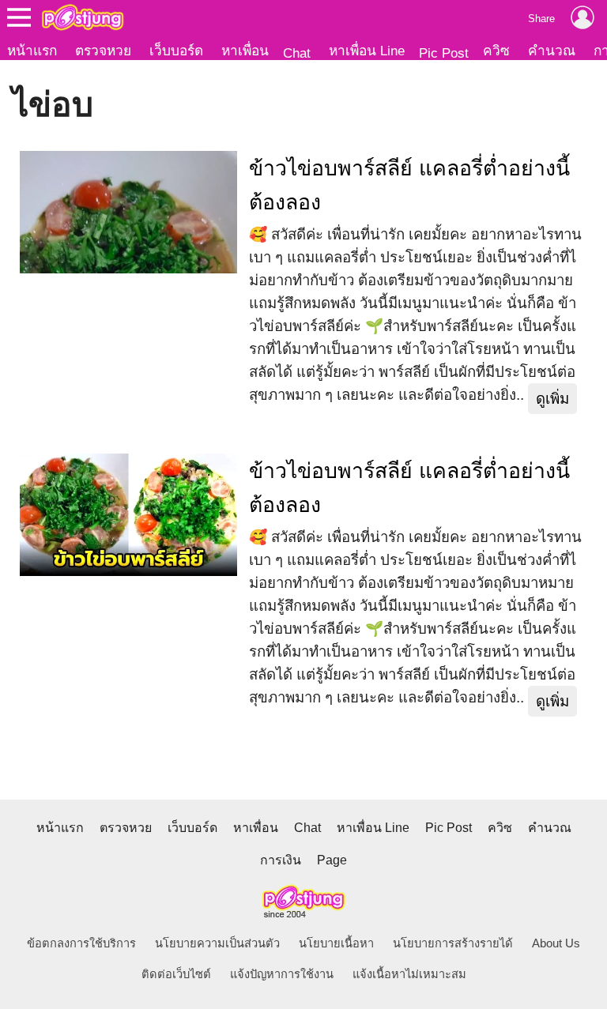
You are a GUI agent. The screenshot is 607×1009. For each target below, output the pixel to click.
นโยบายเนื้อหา (336, 943)
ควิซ (496, 50)
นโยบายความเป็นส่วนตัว (217, 943)
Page (332, 860)
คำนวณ (551, 50)
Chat (297, 53)
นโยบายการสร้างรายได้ (453, 943)
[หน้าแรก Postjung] (82, 17)
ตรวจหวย (103, 50)
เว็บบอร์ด (176, 50)
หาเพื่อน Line (367, 50)
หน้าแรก (32, 50)
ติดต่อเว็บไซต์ (176, 974)
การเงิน (280, 860)
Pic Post (444, 53)
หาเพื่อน (245, 50)
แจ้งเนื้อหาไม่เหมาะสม (409, 974)
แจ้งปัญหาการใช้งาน (282, 974)
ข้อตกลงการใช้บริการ (81, 943)
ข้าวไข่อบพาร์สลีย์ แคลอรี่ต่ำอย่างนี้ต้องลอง (409, 185)
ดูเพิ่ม (552, 398)
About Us (556, 943)
